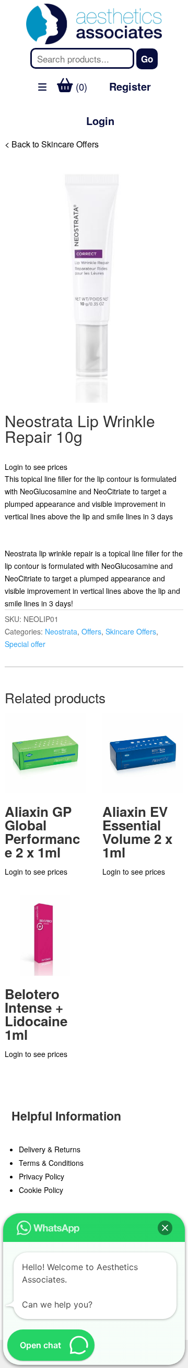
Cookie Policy (41, 1190)
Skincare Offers (130, 631)
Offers (91, 631)
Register (130, 86)
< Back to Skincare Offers (52, 144)
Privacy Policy (41, 1176)
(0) (80, 86)
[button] (165, 1228)
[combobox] (82, 58)
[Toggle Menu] (13, 148)
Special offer (25, 644)
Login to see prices (36, 467)
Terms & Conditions (51, 1163)
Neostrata (61, 631)
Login (100, 120)
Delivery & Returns (49, 1149)
